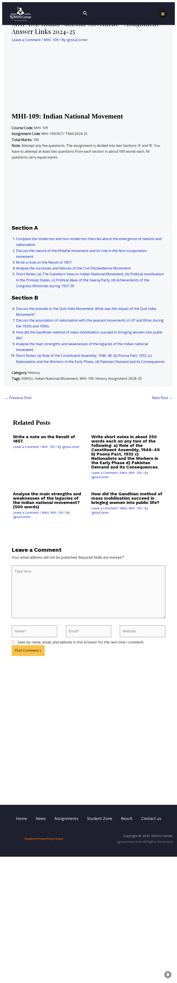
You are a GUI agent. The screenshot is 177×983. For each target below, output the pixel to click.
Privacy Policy (45, 838)
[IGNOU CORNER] (20, 14)
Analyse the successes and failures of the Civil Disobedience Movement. (73, 268)
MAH (123, 473)
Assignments (66, 818)
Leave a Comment (26, 39)
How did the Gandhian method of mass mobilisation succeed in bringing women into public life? (126, 498)
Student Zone (99, 818)
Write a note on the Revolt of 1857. (44, 262)
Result (127, 818)
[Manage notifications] (167, 974)
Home (21, 818)
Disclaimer (31, 838)
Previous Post (18, 397)
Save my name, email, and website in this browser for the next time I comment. (80, 642)
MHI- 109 (51, 39)
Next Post (162, 397)
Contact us (151, 818)
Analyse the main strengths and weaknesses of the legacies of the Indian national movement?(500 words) (47, 500)
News (41, 818)
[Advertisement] (88, 80)
